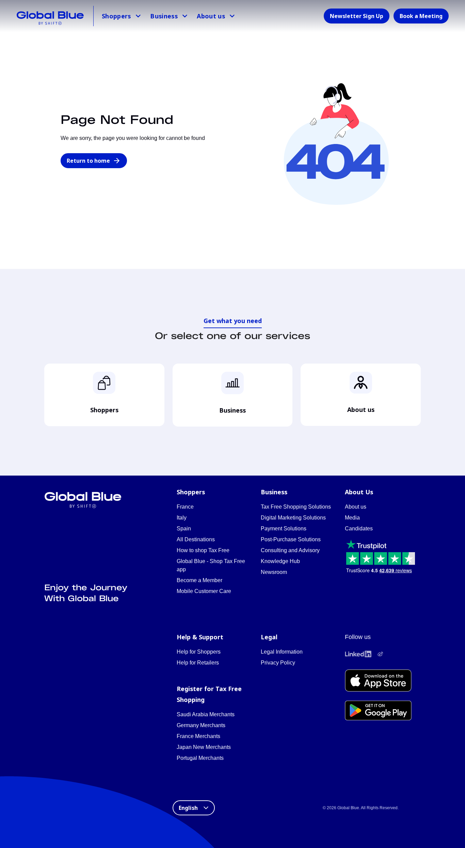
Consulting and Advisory (290, 550)
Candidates (359, 528)
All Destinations (196, 539)
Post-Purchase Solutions (291, 539)
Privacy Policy (278, 663)
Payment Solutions (283, 528)
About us (211, 16)
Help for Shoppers (199, 652)
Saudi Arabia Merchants (206, 714)
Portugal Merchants (200, 758)
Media (352, 518)
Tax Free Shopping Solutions (296, 507)
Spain (184, 528)
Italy (182, 518)
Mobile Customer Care (204, 591)
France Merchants (198, 736)
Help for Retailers (198, 663)
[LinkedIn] (358, 654)
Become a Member (199, 580)
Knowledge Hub (280, 561)
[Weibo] (380, 654)
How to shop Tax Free (203, 550)
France (185, 507)
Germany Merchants (201, 725)
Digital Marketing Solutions (293, 518)
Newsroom (274, 572)
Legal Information (282, 652)
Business (164, 16)
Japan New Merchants (204, 747)
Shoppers (116, 16)
